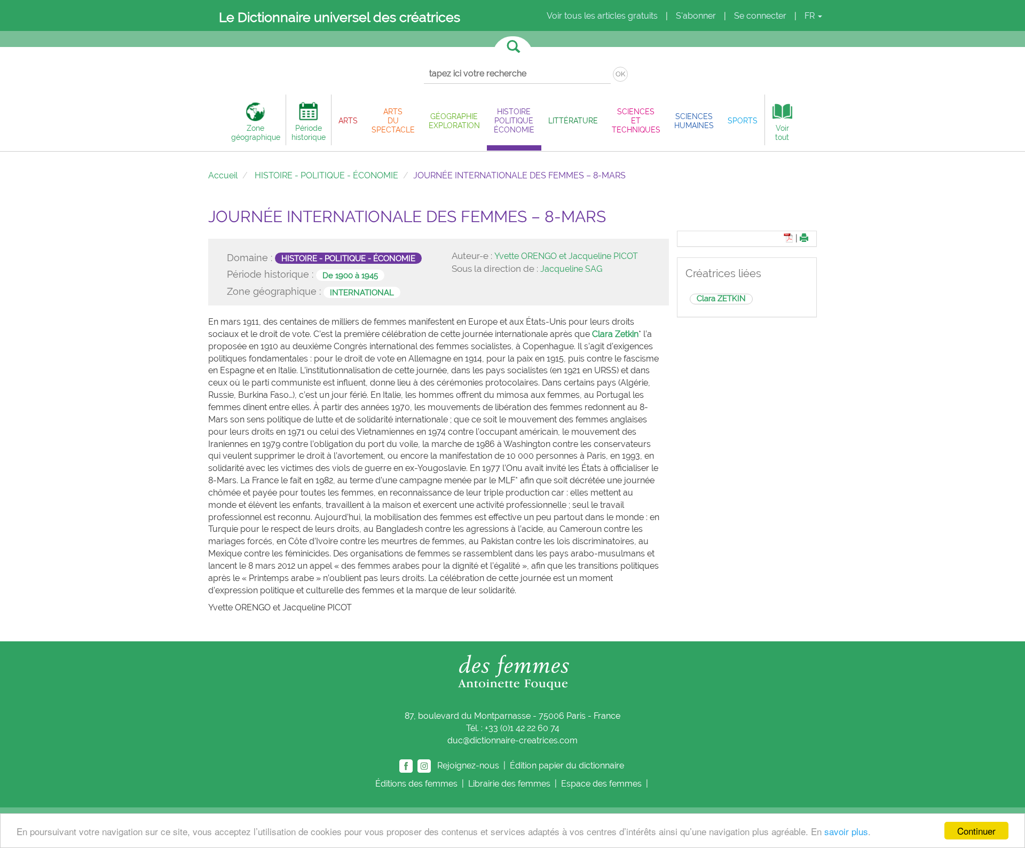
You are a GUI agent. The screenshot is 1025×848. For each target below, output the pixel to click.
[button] (348, 120)
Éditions (416, 784)
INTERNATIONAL (362, 292)
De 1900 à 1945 (350, 275)
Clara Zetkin (615, 334)
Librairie (509, 784)
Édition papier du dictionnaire (568, 765)
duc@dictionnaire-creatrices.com (512, 740)
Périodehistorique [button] (308, 132)
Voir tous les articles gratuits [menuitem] (602, 16)
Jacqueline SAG (571, 269)
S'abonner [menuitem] (696, 16)
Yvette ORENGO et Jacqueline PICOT (566, 256)
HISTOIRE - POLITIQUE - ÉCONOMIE (326, 175)
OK (620, 74)
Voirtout (782, 132)
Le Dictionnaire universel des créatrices (339, 17)
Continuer (976, 830)
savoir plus (846, 831)
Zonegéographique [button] (255, 132)
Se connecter (760, 16)
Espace (601, 784)
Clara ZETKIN (721, 298)
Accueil (223, 175)
